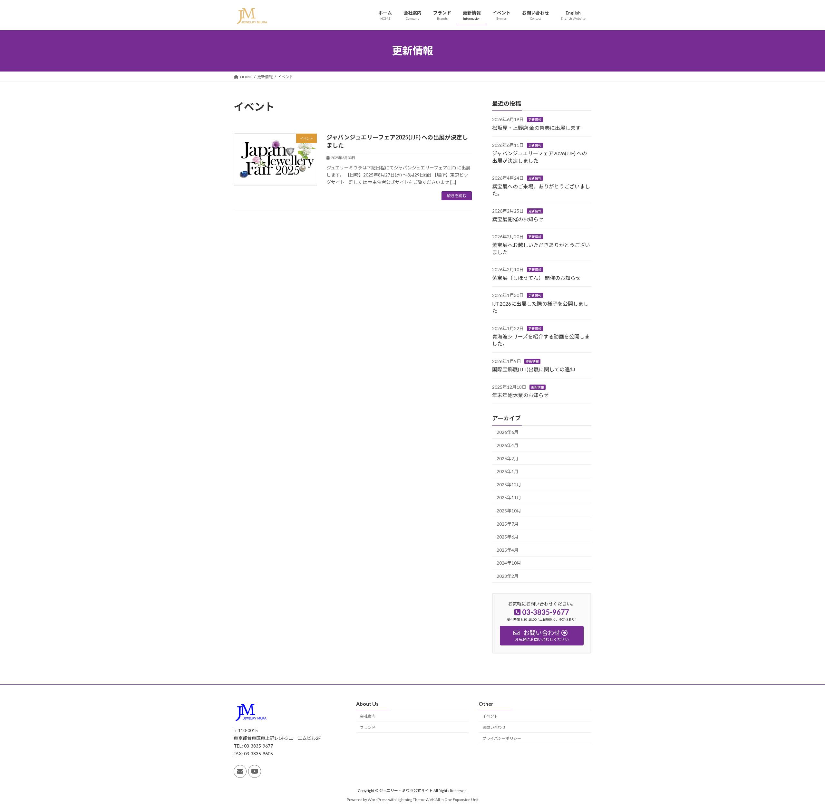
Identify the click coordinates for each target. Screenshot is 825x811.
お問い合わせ (494, 727)
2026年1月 (508, 471)
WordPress (378, 799)
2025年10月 (509, 510)
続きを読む (456, 195)
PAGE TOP (801, 780)
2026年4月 (508, 445)
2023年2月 (508, 575)
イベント (490, 716)
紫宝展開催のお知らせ (518, 219)
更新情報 (535, 119)
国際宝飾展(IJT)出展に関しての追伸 (533, 369)
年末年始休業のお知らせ (520, 395)
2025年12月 (509, 484)
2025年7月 (508, 523)
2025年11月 (509, 497)
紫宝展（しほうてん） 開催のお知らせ (536, 277)
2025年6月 (508, 536)
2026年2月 (508, 458)
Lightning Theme (410, 799)
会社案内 (367, 716)
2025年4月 (508, 549)
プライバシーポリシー (501, 738)
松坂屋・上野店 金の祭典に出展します (536, 127)
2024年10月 (509, 563)
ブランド (367, 727)
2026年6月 (508, 432)
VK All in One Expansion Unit (454, 799)
